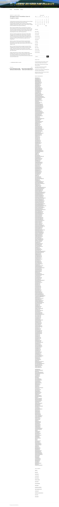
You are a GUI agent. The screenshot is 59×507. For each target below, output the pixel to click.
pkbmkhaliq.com (37, 179)
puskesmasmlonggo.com (38, 215)
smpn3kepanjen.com (38, 338)
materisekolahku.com (38, 119)
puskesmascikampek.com (38, 214)
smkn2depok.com (37, 304)
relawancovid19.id (37, 431)
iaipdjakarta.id (37, 394)
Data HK (36, 470)
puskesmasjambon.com (38, 228)
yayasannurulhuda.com (38, 148)
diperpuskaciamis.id (38, 389)
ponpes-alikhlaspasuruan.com (39, 198)
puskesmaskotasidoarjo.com (39, 217)
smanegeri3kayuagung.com (39, 121)
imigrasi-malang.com (38, 366)
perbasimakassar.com (38, 145)
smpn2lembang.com (38, 337)
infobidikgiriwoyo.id (38, 422)
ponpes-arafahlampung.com (39, 211)
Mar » (46, 25)
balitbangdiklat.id (37, 411)
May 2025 (36, 44)
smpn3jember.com (37, 358)
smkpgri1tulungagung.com (39, 308)
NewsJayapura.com (38, 160)
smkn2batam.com (37, 309)
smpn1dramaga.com (38, 320)
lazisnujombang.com (38, 176)
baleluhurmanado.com (38, 159)
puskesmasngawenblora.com (39, 293)
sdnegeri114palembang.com (39, 239)
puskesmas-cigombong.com (39, 233)
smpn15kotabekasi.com (38, 331)
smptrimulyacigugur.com (38, 326)
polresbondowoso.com (38, 278)
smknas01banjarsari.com (38, 312)
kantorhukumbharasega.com (39, 151)
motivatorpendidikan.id (38, 429)
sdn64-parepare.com (38, 260)
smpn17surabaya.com (38, 323)
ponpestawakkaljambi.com (39, 212)
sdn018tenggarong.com (38, 269)
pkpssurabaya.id (37, 390)
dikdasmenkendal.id (38, 414)
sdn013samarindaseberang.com (39, 267)
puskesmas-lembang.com (38, 221)
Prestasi (21, 9)
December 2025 (37, 36)
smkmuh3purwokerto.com (39, 301)
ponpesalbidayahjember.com (39, 204)
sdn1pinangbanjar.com (38, 262)
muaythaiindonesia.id (38, 444)
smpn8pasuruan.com (38, 321)
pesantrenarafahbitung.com (39, 355)
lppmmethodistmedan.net (39, 115)
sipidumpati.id (37, 377)
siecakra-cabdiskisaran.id (38, 415)
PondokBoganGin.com (38, 170)
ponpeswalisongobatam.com (39, 206)
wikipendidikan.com (38, 83)
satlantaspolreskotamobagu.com (39, 280)
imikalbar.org (37, 153)
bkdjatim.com (37, 154)
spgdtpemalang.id (37, 391)
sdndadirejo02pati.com (38, 266)
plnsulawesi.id (37, 462)
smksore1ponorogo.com (38, 303)
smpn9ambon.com (37, 343)
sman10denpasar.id (38, 440)
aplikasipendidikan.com (38, 82)
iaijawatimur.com (37, 116)
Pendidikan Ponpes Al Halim (16, 62)
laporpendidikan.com (38, 85)
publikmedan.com (37, 117)
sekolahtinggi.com (37, 297)
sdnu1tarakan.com (37, 259)
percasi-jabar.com (37, 155)
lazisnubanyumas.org (38, 177)
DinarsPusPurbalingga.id (38, 453)
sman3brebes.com (37, 318)
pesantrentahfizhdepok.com (39, 182)
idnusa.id (36, 438)
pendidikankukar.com (38, 90)
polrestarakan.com (37, 283)
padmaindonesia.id (38, 413)
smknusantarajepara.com (38, 313)
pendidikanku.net (37, 86)
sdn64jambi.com (37, 247)
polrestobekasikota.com (38, 277)
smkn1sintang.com (37, 311)
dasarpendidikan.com (38, 81)
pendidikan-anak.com (38, 93)
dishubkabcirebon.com (38, 142)
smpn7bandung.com (38, 328)
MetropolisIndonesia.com (38, 100)
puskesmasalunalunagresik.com (39, 220)
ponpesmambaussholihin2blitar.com (40, 197)
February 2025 (37, 49)
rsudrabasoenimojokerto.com (39, 296)
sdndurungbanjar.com (38, 237)
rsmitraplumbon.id (37, 458)
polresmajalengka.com (38, 273)
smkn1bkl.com (37, 144)
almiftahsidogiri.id (37, 426)
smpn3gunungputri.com (38, 330)
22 (46, 22)
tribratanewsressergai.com (39, 111)
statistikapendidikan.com (38, 89)
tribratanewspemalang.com (39, 105)
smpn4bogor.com (37, 336)
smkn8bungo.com (37, 136)
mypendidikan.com (38, 84)
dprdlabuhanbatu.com (38, 271)
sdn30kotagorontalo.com (38, 258)
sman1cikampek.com (38, 359)
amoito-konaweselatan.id (38, 408)
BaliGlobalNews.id (37, 448)
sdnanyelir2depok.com (38, 268)
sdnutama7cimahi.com (38, 270)
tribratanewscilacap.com (38, 113)
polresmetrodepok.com (38, 98)
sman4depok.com (37, 350)
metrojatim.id (37, 445)
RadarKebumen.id (37, 447)
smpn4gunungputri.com (38, 325)
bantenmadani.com (38, 157)
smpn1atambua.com (38, 140)
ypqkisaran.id (37, 371)
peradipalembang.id (38, 401)
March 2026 (36, 31)
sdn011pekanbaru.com (38, 261)
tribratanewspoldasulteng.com (39, 112)
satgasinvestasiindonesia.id (39, 387)
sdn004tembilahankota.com (39, 265)
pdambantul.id (37, 386)
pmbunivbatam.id (37, 380)
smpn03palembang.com (38, 332)
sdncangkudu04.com (38, 172)
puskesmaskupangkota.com (39, 219)
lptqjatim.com (37, 175)
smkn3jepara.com (37, 305)
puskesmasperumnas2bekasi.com (40, 229)
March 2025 (36, 47)
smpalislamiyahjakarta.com (39, 319)
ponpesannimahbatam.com (39, 190)
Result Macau (37, 477)
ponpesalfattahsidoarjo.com (39, 189)
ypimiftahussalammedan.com (39, 361)
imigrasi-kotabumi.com (38, 367)
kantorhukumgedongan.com (39, 150)
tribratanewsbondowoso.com (39, 106)
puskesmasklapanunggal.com (39, 231)
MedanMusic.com (37, 125)
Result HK (36, 472)
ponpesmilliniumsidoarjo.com (39, 202)
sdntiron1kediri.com (38, 250)
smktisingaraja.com (38, 307)
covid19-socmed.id (37, 418)
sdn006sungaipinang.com (39, 235)
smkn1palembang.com (38, 354)
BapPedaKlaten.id (37, 460)
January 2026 (37, 34)
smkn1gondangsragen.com (39, 310)
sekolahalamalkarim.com (38, 95)
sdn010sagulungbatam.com (39, 238)
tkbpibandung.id (37, 383)
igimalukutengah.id (38, 381)
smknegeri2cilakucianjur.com (39, 300)
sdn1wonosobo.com (38, 257)
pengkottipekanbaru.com (38, 158)
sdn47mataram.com (38, 248)
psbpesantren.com (37, 184)
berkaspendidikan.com (38, 87)
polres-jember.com (37, 276)
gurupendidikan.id (37, 425)
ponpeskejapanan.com (38, 167)
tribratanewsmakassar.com (39, 107)
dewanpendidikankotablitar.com (39, 188)
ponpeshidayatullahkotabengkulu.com (40, 205)
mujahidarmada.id (37, 427)
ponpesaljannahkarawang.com (39, 201)
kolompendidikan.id (38, 421)
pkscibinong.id (37, 456)
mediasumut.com (37, 120)
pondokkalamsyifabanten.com (39, 181)
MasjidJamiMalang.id (38, 451)
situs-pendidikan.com (38, 91)
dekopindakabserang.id (38, 452)
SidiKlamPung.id (37, 449)
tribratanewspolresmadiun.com (39, 274)
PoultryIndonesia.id (38, 442)
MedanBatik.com (37, 123)
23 (48, 22)
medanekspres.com (38, 124)
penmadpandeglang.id (38, 396)
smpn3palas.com (37, 138)
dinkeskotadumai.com (38, 340)
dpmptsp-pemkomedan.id (39, 454)
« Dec (38, 25)
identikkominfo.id (37, 419)
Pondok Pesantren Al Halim (31, 3)
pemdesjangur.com (38, 169)
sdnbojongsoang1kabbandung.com (40, 251)
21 (44, 22)
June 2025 (36, 42)
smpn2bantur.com (37, 139)
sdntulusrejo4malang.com (39, 263)
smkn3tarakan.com (37, 353)
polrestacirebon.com (38, 290)
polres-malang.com (38, 288)
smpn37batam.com (38, 329)
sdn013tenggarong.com (38, 244)
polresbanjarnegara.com (38, 282)
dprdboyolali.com (37, 272)
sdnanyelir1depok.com (38, 245)
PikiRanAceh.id (37, 446)
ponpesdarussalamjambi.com (39, 199)
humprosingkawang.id (38, 416)
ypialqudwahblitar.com (38, 362)
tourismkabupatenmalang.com (39, 302)
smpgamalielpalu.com (38, 299)
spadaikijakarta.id (37, 369)
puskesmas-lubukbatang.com (39, 232)
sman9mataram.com (38, 349)
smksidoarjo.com (37, 339)
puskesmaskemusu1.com (38, 130)
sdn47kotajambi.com (38, 341)
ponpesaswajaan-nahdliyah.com (39, 183)
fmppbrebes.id (37, 385)
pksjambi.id (36, 397)
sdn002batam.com (37, 242)
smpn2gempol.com (38, 78)
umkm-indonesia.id (38, 459)
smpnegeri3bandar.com (38, 333)
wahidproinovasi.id (38, 424)
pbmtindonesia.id (37, 412)
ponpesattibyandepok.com (39, 208)
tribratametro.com (37, 109)
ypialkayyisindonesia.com (38, 365)
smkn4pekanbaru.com (38, 352)
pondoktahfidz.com (38, 180)
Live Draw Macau (37, 483)
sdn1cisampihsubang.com (39, 246)
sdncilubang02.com (38, 173)
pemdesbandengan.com (38, 168)
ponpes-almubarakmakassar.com (40, 200)
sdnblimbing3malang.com (39, 243)
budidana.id (37, 420)
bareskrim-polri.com (38, 147)
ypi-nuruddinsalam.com (38, 364)
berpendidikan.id (37, 423)
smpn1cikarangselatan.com (39, 342)
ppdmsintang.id (37, 441)
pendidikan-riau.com (38, 186)
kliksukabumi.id (37, 77)
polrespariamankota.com (38, 291)
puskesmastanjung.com (38, 216)
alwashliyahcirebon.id (38, 395)
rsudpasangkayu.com (38, 185)
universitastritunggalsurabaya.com (40, 295)
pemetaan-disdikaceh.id (38, 400)
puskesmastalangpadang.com (39, 129)
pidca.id (36, 439)
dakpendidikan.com (38, 80)
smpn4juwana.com (37, 141)
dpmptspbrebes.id (37, 384)
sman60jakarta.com (38, 348)
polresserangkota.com (38, 99)
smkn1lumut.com (37, 137)
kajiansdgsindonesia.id (38, 399)
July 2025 (36, 41)
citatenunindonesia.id (38, 443)
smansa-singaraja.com (38, 351)
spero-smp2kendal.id (38, 378)
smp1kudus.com (37, 327)
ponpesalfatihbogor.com (38, 210)
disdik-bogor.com (37, 357)
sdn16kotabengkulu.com (38, 249)
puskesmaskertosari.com (38, 127)
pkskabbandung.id (37, 393)
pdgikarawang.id (37, 417)
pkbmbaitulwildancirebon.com (39, 156)
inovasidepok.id (37, 432)
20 (42, 22)
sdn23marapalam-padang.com (39, 252)
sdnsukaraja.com (37, 264)
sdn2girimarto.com (38, 143)
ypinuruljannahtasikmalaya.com (39, 363)
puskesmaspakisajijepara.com (39, 213)
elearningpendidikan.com (38, 88)
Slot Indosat (36, 485)
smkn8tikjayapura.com (38, 306)
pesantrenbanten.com (38, 356)
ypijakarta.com (37, 360)
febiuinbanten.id (37, 409)
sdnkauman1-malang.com (39, 240)
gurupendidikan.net (38, 92)
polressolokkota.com (38, 281)
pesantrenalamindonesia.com (39, 294)
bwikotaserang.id (37, 410)
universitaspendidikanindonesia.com (40, 187)
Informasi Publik (16, 9)
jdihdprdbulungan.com (38, 171)
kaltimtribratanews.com (38, 110)
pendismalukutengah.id (38, 379)
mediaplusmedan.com (38, 122)
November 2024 (37, 52)
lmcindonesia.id (37, 388)
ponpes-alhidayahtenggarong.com (40, 203)
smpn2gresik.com (37, 335)
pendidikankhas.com (38, 79)
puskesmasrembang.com (38, 292)
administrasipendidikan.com (39, 94)
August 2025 (37, 39)
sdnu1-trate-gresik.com (38, 241)
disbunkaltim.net (37, 152)
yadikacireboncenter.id (38, 382)
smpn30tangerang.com (38, 322)
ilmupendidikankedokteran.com (39, 118)
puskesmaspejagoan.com (38, 227)
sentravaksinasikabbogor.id (39, 370)
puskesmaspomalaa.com (38, 128)
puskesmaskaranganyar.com (39, 218)
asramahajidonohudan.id (38, 428)
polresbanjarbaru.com (38, 289)
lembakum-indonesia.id (38, 398)
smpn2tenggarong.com (38, 126)
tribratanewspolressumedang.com (40, 97)
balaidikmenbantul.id (38, 463)
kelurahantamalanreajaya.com (39, 178)
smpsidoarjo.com (37, 334)
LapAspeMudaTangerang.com (39, 96)
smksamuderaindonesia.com (39, 298)
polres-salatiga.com (38, 279)
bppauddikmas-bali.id (38, 392)
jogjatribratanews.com (38, 108)
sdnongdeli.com (37, 174)
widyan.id (36, 430)
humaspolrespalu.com (38, 275)
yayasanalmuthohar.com (38, 149)
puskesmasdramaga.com (38, 234)
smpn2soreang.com (38, 324)
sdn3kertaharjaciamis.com (39, 236)
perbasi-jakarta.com (38, 146)
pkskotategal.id (37, 457)
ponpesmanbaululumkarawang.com (40, 209)
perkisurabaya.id (37, 455)
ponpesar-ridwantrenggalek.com (40, 207)
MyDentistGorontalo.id (38, 450)
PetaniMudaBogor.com (38, 114)
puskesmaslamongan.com (39, 230)
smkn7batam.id (37, 461)
